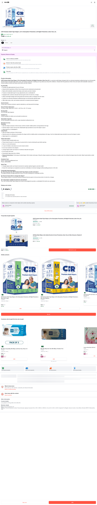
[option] (2, 43)
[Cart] (94, 2)
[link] (6, 2)
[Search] (91, 2)
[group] (48, 17)
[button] (92, 25)
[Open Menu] (2, 2)
